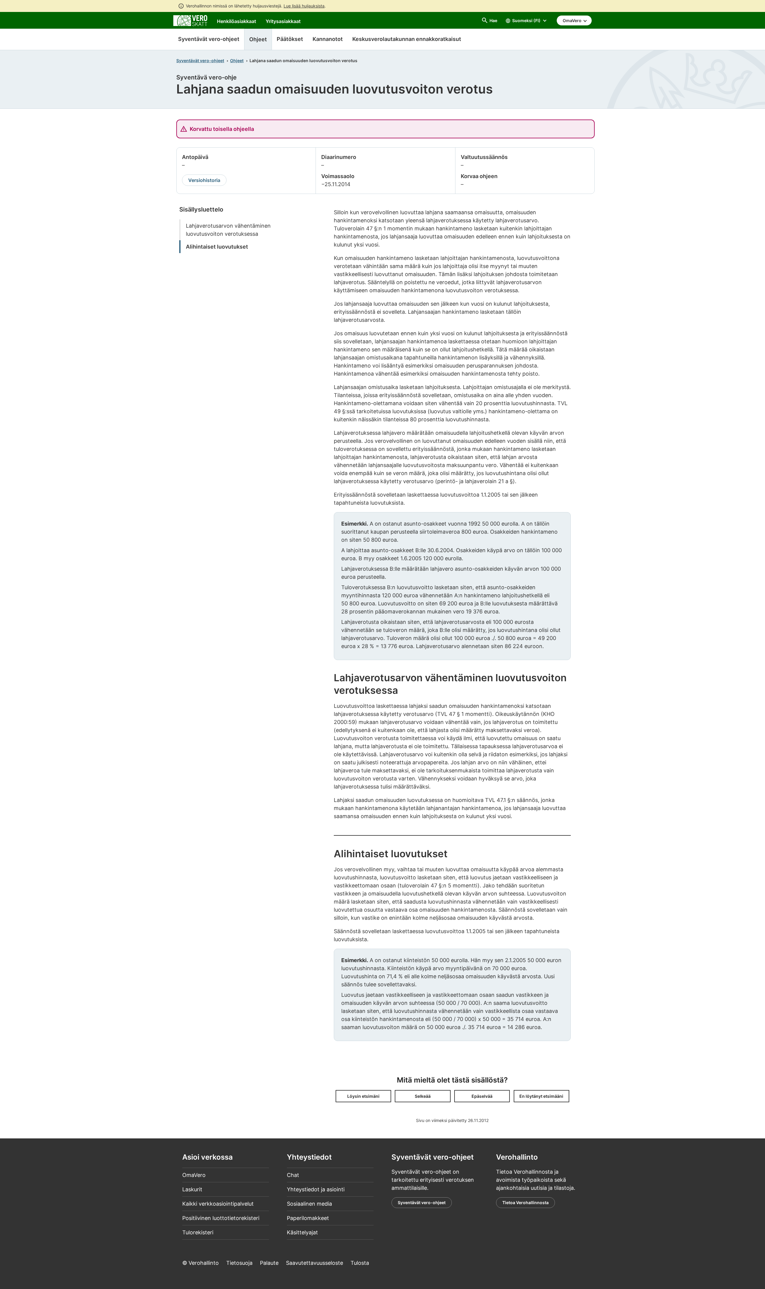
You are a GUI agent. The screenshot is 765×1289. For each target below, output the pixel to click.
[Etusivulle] (190, 20)
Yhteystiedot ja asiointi (316, 1189)
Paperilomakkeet (308, 1218)
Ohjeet (237, 60)
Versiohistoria (204, 180)
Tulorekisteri (197, 1232)
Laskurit (192, 1189)
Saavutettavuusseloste (314, 1263)
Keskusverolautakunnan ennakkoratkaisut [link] (406, 39)
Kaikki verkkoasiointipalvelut (218, 1204)
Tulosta (360, 1263)
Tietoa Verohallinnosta (525, 1202)
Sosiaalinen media (309, 1204)
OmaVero (194, 1175)
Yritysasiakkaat (283, 21)
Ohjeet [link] (258, 39)
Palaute (269, 1263)
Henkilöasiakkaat (236, 21)
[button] (363, 1096)
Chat (293, 1175)
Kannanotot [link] (328, 39)
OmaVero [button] (572, 20)
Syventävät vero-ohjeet (208, 39)
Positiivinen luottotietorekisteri (220, 1218)
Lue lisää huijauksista (304, 5)
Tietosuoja (239, 1263)
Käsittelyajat (302, 1232)
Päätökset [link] (290, 39)
